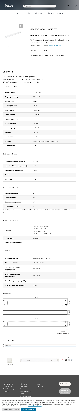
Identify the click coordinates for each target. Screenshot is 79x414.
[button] (21, 26)
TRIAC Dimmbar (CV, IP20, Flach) (51, 55)
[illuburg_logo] (9, 4)
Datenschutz (41, 386)
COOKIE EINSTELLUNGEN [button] (11, 409)
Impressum (40, 389)
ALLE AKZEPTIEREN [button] (29, 409)
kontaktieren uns (54, 46)
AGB (38, 384)
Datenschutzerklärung (35, 406)
